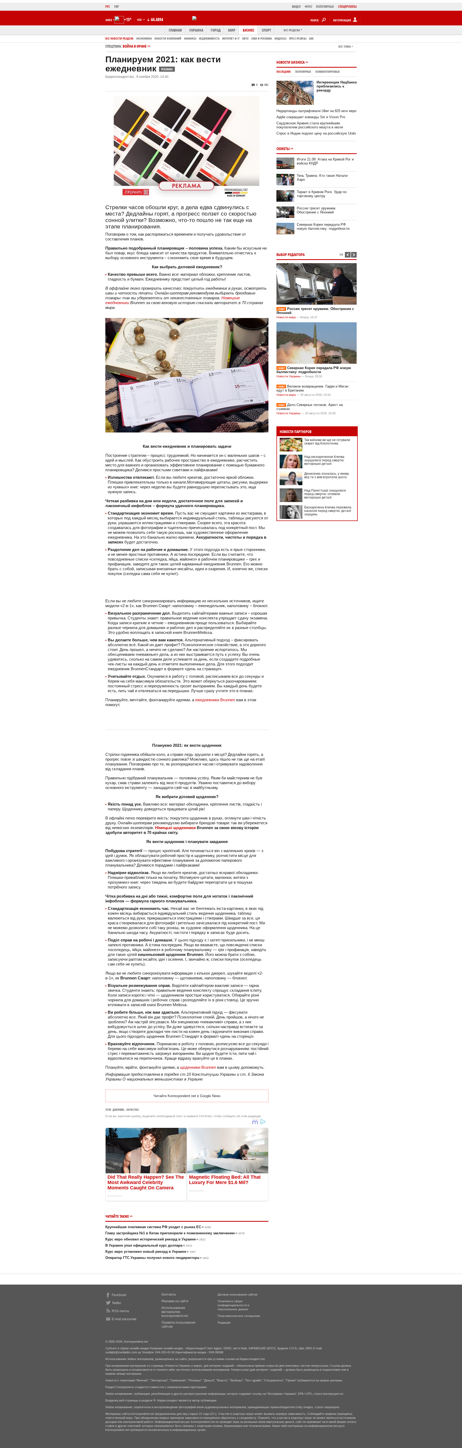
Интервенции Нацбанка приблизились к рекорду (337, 86)
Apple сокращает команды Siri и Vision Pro (310, 117)
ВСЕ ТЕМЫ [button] (344, 46)
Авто (245, 38)
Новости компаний (168, 38)
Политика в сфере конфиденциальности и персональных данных (233, 1305)
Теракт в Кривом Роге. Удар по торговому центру (321, 194)
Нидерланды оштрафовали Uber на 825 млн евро (316, 111)
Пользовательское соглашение (239, 1315)
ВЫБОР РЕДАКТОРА (290, 254)
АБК (311, 38)
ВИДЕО (296, 6)
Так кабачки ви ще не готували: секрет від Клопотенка (327, 441)
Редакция (224, 1322)
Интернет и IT (231, 38)
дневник (118, 1110)
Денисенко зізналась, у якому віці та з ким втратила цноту (326, 475)
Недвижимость (209, 38)
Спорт (266, 30)
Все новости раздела (119, 38)
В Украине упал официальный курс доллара (148, 1245)
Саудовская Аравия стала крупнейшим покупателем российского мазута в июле (309, 125)
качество (132, 1110)
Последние (283, 72)
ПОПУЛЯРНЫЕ (325, 6)
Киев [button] (109, 20)
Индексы (280, 38)
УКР (116, 6)
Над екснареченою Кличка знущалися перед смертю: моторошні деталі (324, 460)
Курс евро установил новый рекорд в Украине (150, 1252)
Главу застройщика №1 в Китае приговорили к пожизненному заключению (175, 1233)
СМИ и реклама (261, 38)
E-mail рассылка (124, 1319)
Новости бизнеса (290, 62)
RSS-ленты (120, 1311)
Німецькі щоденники (175, 827)
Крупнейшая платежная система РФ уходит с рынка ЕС (158, 1227)
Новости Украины (288, 376)
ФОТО (308, 6)
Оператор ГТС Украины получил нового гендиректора (157, 1258)
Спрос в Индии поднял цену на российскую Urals (316, 133)
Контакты (168, 1294)
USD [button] (140, 20)
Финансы (190, 38)
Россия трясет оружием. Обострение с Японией (316, 210)
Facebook (119, 1295)
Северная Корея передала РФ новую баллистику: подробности (323, 227)
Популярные (303, 72)
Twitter (116, 1303)
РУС (107, 6)
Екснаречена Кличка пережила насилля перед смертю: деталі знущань (327, 510)
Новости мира (286, 317)
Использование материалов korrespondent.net (174, 1312)
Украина (196, 30)
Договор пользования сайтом (237, 1294)
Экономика (144, 38)
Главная (175, 30)
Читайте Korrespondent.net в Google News (187, 1096)
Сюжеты (283, 148)
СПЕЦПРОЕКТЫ (347, 6)
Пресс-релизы (297, 38)
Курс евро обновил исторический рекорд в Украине (155, 1239)
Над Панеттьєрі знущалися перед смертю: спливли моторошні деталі (325, 494)
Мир (231, 30)
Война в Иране (135, 46)
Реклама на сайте (174, 1301)
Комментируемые (327, 72)
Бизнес (248, 30)
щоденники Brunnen (198, 1067)
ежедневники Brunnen (215, 700)
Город (216, 30)
